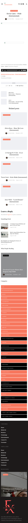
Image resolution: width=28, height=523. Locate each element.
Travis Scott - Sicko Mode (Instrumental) (14, 177)
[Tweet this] (18, 85)
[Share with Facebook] (16, 85)
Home (2, 427)
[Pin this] (21, 85)
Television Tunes (7, 386)
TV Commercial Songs (8, 397)
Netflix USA (5, 346)
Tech (3, 379)
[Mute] (21, 70)
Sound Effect (6, 371)
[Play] (2, 70)
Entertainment (6, 309)
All (3, 286)
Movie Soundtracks (8, 338)
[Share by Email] (22, 85)
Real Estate (5, 360)
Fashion (4, 312)
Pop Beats (5, 353)
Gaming (4, 316)
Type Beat (5, 401)
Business (4, 297)
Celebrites (5, 301)
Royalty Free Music (8, 368)
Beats (4, 294)
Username (5, 408)
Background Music (7, 290)
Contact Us (4, 440)
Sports (4, 375)
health (4, 320)
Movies (4, 342)
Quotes (4, 357)
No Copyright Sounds (8, 349)
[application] (14, 70)
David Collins (11, 133)
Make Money (5, 334)
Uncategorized (6, 405)
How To (4, 327)
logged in (9, 214)
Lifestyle (5, 331)
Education (5, 305)
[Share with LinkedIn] (19, 85)
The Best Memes (6, 390)
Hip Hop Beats (14, 10)
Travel (4, 394)
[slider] (24, 70)
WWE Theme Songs (7, 416)
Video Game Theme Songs (9, 412)
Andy (6, 493)
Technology (5, 383)
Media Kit (3, 430)
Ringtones (5, 255)
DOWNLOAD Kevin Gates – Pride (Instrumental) (13, 74)
